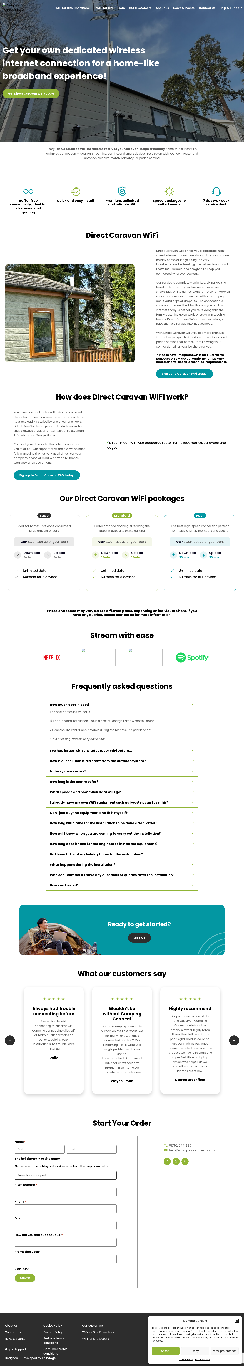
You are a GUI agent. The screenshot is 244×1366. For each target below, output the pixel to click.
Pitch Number (26, 1184)
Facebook (167, 1161)
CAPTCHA (22, 1268)
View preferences (224, 1351)
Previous (10, 1040)
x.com (176, 1161)
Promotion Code (27, 1251)
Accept (166, 1351)
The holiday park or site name (38, 1158)
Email (20, 1218)
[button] (237, 1321)
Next (234, 1040)
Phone (20, 1201)
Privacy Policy (202, 1359)
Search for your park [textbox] (32, 1175)
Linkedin (185, 1161)
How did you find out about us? (39, 1235)
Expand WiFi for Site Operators (91, 7)
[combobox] (66, 1175)
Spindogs (49, 1358)
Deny (195, 1351)
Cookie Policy (186, 1359)
